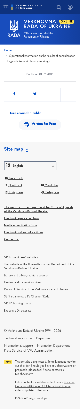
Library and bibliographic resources (26, 275)
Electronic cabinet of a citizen (23, 232)
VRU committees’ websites (21, 257)
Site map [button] (13, 149)
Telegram (51, 192)
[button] (30, 165)
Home (8, 50)
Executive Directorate (17, 310)
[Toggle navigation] (5, 7)
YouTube (51, 185)
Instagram (15, 192)
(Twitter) (15, 185)
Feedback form (24, 374)
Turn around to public (25, 113)
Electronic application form (21, 218)
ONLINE (67, 21)
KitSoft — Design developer (32, 398)
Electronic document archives (22, 282)
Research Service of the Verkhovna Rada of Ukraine (36, 289)
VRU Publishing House (18, 303)
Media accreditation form (20, 225)
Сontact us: (11, 239)
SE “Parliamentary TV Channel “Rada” (27, 296)
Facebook (15, 178)
